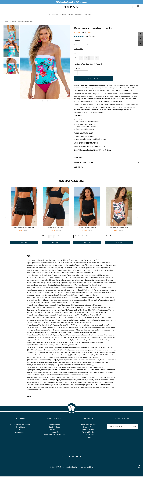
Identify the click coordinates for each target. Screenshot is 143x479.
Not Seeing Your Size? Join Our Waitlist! (88, 64)
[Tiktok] (80, 457)
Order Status (20, 427)
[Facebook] (62, 457)
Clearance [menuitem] (88, 14)
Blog (20, 430)
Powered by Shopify (70, 467)
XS (76, 58)
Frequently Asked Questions (54, 435)
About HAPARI (54, 425)
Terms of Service (88, 432)
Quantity (78, 68)
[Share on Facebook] (140, 34)
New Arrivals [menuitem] (53, 14)
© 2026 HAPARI (55, 467)
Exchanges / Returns (88, 425)
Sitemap (89, 437)
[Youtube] (77, 457)
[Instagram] (65, 457)
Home (6, 21)
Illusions (93, 127)
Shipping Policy (88, 427)
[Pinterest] (73, 457)
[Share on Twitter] (140, 38)
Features (78, 158)
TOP (138, 468)
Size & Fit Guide (54, 427)
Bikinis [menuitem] (70, 14)
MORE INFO (78, 167)
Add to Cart (93, 79)
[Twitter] (69, 457)
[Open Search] (126, 7)
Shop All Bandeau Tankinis (83, 150)
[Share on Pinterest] (140, 43)
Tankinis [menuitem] (63, 14)
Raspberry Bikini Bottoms (96, 147)
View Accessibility (86, 467)
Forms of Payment (88, 430)
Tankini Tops (13, 21)
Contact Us (54, 432)
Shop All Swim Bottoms (102, 150)
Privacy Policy (88, 435)
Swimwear (78, 14)
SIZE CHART (78, 49)
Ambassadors (20, 432)
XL (96, 58)
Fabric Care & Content (84, 162)
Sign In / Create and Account (20, 425)
